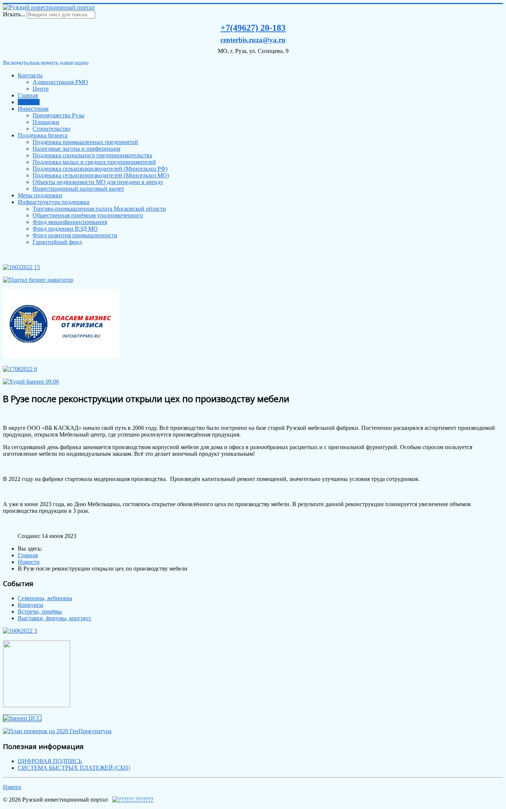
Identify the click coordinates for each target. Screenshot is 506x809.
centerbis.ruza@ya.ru (253, 40)
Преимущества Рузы (58, 115)
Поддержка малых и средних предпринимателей (94, 162)
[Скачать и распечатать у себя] (21, 267)
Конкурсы (30, 605)
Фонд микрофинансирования (70, 222)
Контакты (30, 75)
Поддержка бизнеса (42, 135)
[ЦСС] (22, 718)
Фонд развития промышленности (75, 235)
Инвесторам (33, 109)
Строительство (51, 129)
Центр (41, 89)
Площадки (46, 122)
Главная (28, 95)
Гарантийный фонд (57, 242)
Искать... (14, 14)
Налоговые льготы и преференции (76, 149)
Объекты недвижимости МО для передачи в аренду (98, 182)
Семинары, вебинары (45, 598)
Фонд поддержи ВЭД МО (65, 228)
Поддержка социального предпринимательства (92, 155)
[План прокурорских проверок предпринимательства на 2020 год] (57, 731)
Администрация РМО (60, 82)
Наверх (12, 787)
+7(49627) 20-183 (253, 28)
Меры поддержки (40, 195)
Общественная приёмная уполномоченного (88, 215)
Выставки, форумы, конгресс (54, 618)
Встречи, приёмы (40, 611)
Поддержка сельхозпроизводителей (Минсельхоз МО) (101, 175)
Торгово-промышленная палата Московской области (99, 208)
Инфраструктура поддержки (54, 202)
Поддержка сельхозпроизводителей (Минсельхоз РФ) (100, 169)
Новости (29, 102)
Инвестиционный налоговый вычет (78, 188)
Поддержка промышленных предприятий (85, 142)
